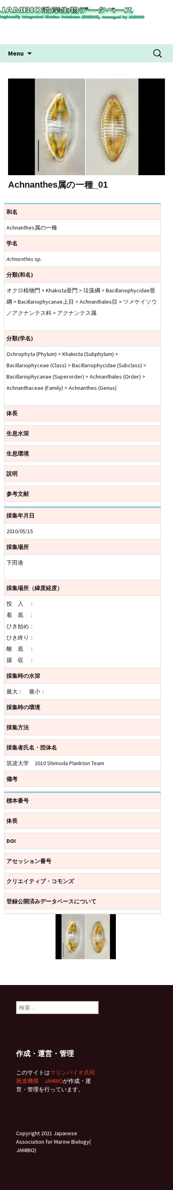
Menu (16, 53)
